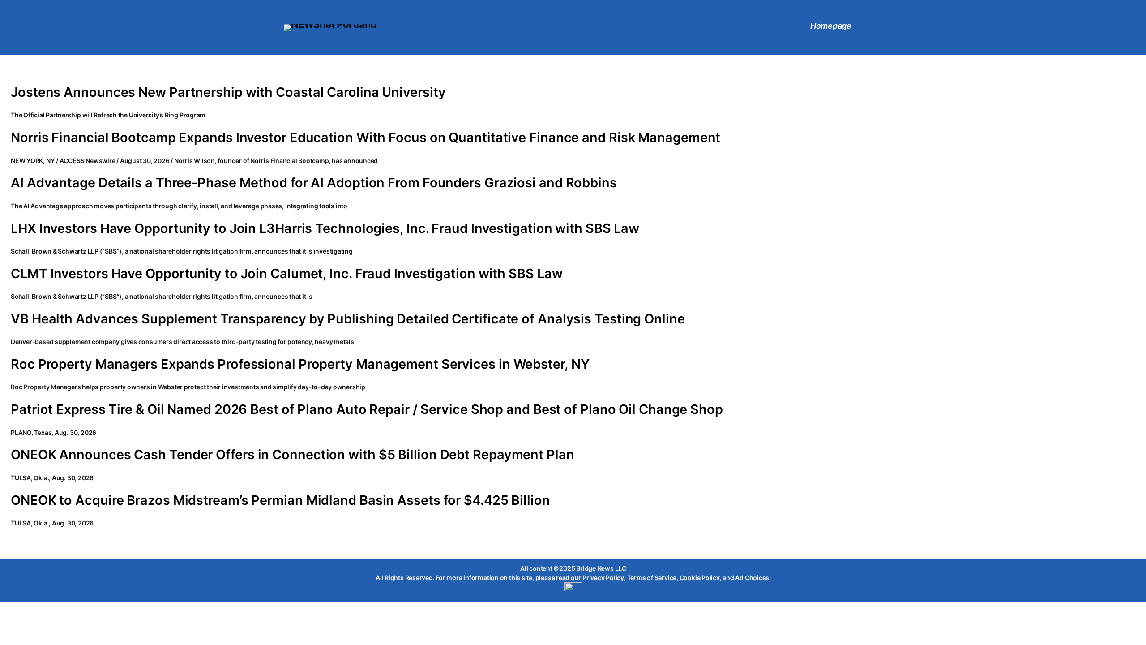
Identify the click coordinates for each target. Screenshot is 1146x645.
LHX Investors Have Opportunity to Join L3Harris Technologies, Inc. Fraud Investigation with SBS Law (325, 228)
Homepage (830, 25)
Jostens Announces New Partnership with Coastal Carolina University (228, 92)
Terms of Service (651, 577)
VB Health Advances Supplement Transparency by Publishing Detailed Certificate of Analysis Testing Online (348, 319)
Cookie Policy (700, 577)
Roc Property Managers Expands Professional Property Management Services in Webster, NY (300, 364)
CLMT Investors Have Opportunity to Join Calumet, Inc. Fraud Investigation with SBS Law (286, 274)
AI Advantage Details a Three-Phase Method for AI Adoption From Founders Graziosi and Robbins (314, 183)
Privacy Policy (603, 577)
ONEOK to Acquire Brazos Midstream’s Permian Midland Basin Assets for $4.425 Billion (280, 500)
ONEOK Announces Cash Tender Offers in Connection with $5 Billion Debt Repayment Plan (292, 454)
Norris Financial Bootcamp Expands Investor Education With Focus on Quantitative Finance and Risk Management (365, 137)
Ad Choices (752, 577)
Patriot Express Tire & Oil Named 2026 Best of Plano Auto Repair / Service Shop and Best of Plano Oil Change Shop (367, 409)
